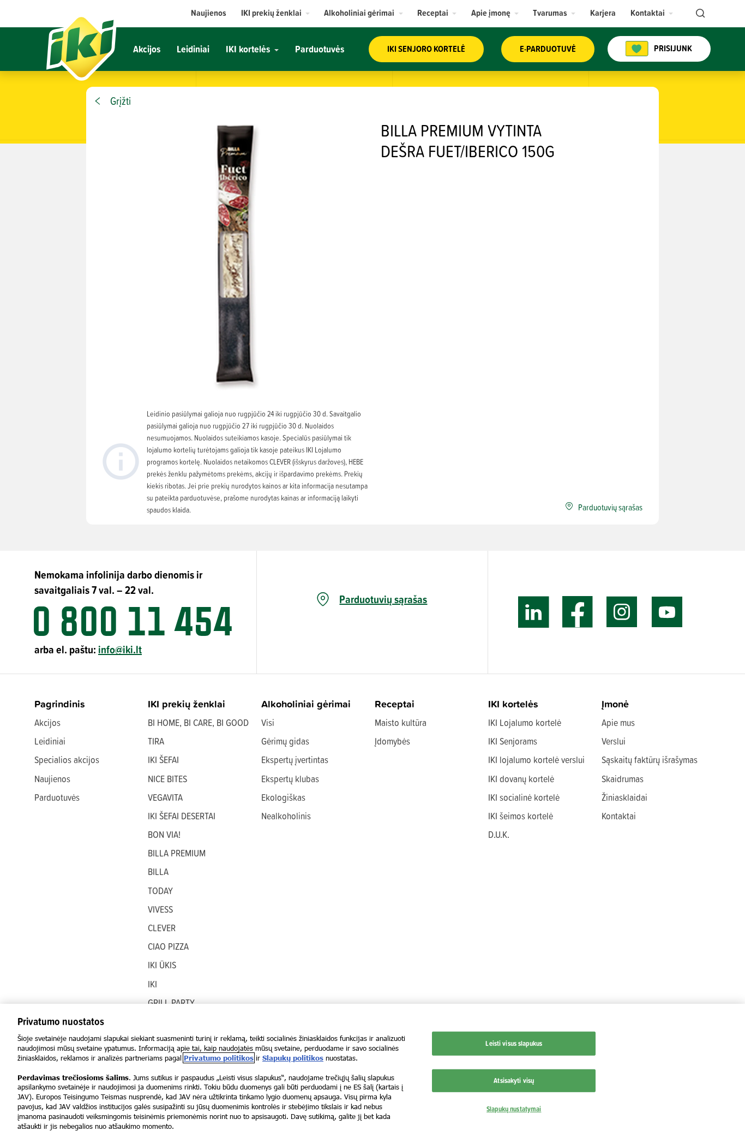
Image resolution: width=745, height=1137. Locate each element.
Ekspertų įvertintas (294, 759)
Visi (267, 722)
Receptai (394, 704)
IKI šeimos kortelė (520, 816)
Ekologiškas (283, 797)
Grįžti (120, 101)
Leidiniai (49, 741)
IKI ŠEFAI (163, 759)
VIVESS (160, 909)
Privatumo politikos (219, 1057)
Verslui (614, 741)
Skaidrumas (623, 778)
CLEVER (162, 927)
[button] (275, 13)
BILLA (158, 871)
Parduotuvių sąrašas (383, 599)
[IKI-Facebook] (577, 612)
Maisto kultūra (400, 722)
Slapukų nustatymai (513, 1108)
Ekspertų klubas (290, 778)
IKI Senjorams (512, 741)
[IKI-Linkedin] (533, 612)
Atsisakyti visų (514, 1080)
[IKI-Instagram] (622, 612)
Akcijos (47, 722)
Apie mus (618, 722)
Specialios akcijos (66, 759)
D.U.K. (498, 834)
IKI (152, 984)
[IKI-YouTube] (666, 612)
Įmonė (615, 704)
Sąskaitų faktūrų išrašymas (650, 759)
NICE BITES (167, 778)
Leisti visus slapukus (513, 1043)
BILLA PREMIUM (177, 853)
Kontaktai (619, 816)
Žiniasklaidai (624, 797)
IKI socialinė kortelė (524, 797)
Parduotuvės (57, 797)
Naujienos (52, 778)
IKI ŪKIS (162, 965)
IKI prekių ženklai (186, 704)
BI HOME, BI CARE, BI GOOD (198, 722)
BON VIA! (164, 834)
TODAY (160, 890)
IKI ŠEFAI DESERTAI (181, 816)
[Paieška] (699, 13)
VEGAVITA (165, 797)
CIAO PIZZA (168, 946)
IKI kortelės (513, 704)
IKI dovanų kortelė (521, 778)
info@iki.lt (120, 649)
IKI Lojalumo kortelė (524, 722)
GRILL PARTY (171, 1002)
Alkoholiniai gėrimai (306, 704)
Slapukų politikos (292, 1057)
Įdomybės (392, 741)
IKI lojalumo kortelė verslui (536, 759)
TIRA (156, 741)
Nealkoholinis (286, 816)
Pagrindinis (59, 704)
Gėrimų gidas (285, 741)
